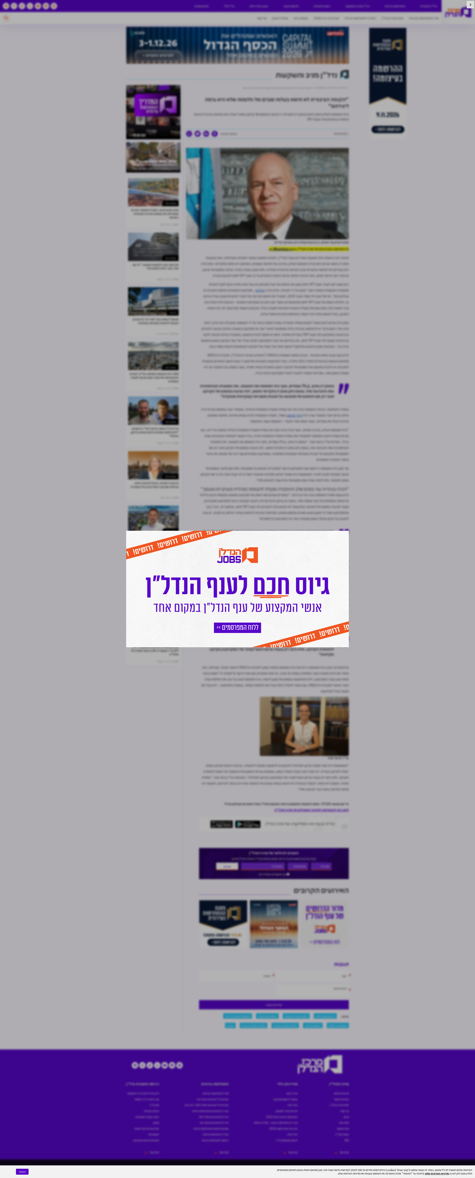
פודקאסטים (201, 6)
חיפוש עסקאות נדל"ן (287, 1140)
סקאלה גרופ (301, 18)
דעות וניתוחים (322, 6)
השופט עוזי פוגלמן (338, 1025)
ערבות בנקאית (151, 1111)
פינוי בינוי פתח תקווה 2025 (283, 1128)
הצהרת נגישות (341, 1099)
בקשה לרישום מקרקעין (286, 1099)
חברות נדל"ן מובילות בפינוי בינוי (213, 1099)
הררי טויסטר (294, 415)
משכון (156, 1122)
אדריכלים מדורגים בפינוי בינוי (214, 1122)
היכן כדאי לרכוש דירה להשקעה (143, 1093)
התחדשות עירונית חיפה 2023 (282, 1117)
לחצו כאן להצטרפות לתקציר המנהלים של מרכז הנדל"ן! (311, 810)
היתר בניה (292, 1134)
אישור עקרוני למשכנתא (147, 1117)
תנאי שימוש (343, 1128)
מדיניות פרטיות (341, 1093)
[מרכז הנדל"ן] (458, 12)
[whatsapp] (189, 134)
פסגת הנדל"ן (342, 1134)
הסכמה (22, 1171)
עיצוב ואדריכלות (259, 6)
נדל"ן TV (229, 6)
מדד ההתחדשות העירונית (424, 18)
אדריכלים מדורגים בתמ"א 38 (214, 1117)
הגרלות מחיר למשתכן (287, 1111)
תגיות (346, 1117)
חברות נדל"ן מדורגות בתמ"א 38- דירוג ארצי (206, 1105)
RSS (347, 1140)
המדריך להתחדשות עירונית (360, 18)
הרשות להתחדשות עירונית (215, 1140)
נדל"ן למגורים (429, 6)
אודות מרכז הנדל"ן (392, 18)
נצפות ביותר (170, 203)
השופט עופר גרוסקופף (296, 1016)
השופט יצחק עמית (267, 1016)
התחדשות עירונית (395, 6)
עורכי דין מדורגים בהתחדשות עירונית (210, 1111)
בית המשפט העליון (325, 1016)
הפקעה (260, 290)
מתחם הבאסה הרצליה (285, 1025)
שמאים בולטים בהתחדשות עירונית (211, 1128)
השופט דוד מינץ (313, 1025)
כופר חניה (292, 1105)
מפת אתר (344, 1122)
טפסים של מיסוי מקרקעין (146, 1140)
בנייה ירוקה (292, 1093)
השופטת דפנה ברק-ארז (237, 1016)
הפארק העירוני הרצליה (254, 1025)
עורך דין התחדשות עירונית (216, 1134)
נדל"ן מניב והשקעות (357, 6)
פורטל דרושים (280, 18)
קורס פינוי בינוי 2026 (326, 18)
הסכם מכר (153, 1134)
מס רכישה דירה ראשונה (147, 1099)
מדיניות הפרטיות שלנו (437, 1173)
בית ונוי (173, 312)
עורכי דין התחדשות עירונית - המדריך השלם (276, 1122)
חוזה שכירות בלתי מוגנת (147, 1128)
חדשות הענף (291, 6)
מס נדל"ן (154, 1105)
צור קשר (261, 18)
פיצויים (230, 1025)
